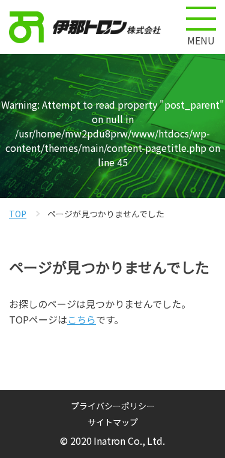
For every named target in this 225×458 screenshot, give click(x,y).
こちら (81, 319)
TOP (17, 214)
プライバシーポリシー (113, 406)
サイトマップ (113, 422)
